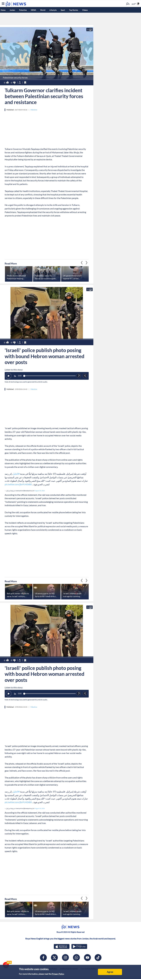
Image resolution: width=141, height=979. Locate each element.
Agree (110, 971)
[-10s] (79, 375)
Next (81, 262)
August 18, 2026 (40, 490)
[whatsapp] (76, 957)
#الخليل (16, 473)
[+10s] (85, 375)
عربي (134, 3)
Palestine (23, 10)
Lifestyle (53, 10)
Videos (85, 10)
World (42, 10)
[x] (54, 957)
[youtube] (87, 957)
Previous (86, 262)
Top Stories (73, 10)
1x (15, 376)
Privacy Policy (58, 974)
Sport (63, 10)
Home (3, 10)
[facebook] (43, 957)
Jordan (12, 10)
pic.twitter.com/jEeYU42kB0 (18, 484)
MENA (33, 10)
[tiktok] (98, 957)
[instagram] (65, 957)
